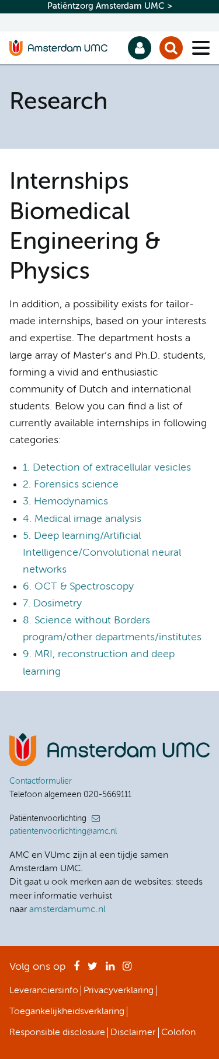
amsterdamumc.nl (67, 909)
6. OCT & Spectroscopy (78, 586)
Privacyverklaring (119, 990)
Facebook (76, 969)
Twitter (93, 969)
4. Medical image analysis (82, 519)
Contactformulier (40, 781)
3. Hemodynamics (65, 501)
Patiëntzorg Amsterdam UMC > (109, 6)
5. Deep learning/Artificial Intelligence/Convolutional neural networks (102, 553)
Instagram (127, 969)
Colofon (178, 1032)
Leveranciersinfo (43, 990)
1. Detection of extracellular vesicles (107, 467)
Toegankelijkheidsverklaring (66, 1011)
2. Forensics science (71, 484)
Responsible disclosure (57, 1032)
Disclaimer (132, 1032)
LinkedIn (110, 969)
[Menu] (201, 47)
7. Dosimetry (52, 603)
